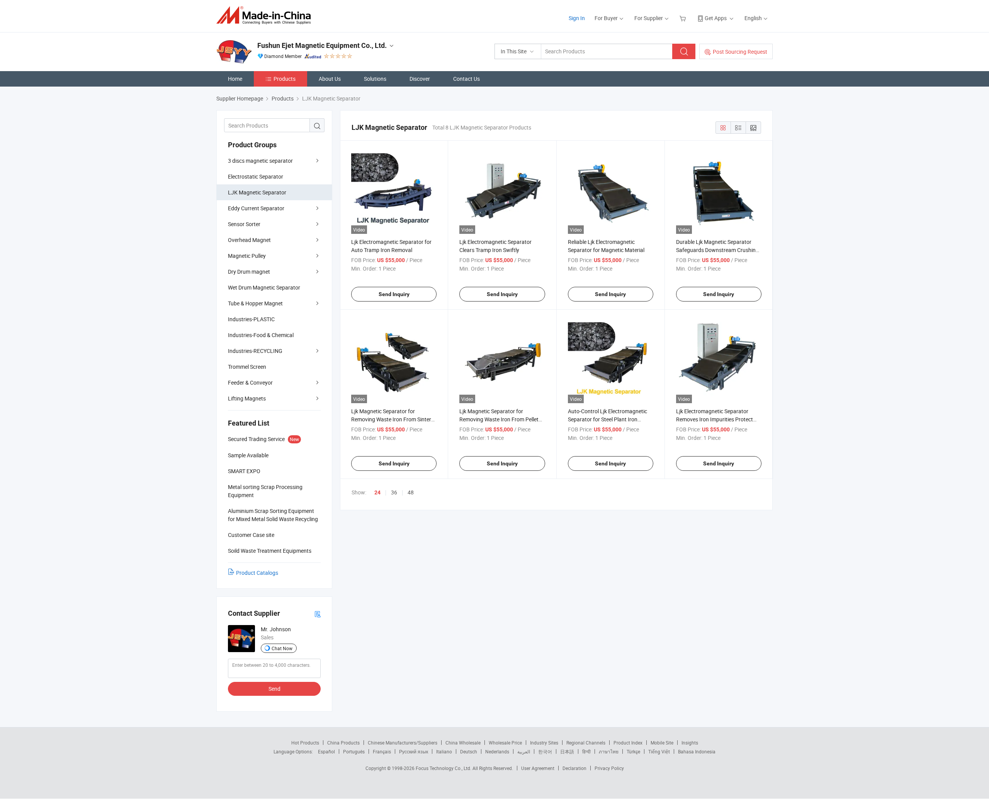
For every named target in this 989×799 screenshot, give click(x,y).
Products (285, 78)
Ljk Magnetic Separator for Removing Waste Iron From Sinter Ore (391, 419)
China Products (343, 742)
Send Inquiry (394, 294)
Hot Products (305, 742)
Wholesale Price (505, 742)
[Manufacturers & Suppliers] (266, 15)
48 (411, 492)
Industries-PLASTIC (251, 319)
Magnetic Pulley (247, 255)
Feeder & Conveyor (250, 382)
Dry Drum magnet (249, 271)
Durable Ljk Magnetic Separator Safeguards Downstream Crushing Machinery (717, 250)
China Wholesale (463, 742)
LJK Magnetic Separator (257, 192)
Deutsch (468, 751)
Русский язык (413, 751)
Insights (689, 742)
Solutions (375, 78)
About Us (330, 78)
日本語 (567, 751)
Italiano (444, 751)
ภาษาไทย (609, 751)
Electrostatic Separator (255, 176)
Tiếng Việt (659, 751)
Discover (420, 78)
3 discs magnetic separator (260, 160)
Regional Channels (585, 742)
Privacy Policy (609, 768)
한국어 (545, 751)
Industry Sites (544, 742)
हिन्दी (586, 751)
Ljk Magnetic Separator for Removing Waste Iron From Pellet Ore (499, 419)
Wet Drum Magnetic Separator (264, 287)
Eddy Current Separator (256, 208)
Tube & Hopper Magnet (255, 303)
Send (274, 688)
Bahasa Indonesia (696, 751)
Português (354, 751)
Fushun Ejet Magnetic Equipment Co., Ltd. (322, 45)
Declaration (574, 768)
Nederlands (497, 751)
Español (326, 751)
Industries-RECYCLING (255, 350)
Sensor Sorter (244, 224)
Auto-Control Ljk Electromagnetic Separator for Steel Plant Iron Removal (607, 419)
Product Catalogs (257, 572)
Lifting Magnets (247, 398)
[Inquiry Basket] (684, 18)
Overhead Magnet (249, 240)
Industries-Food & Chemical (261, 335)
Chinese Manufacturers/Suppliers (402, 742)
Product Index (627, 742)
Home (235, 78)
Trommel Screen (247, 366)
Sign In (577, 18)
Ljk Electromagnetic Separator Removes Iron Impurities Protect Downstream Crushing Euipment (715, 419)
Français (382, 751)
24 (377, 492)
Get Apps (716, 18)
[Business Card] (317, 613)
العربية (523, 751)
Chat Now (282, 648)
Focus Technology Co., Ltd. (444, 768)
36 (394, 492)
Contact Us (466, 78)
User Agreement (537, 768)
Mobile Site (662, 742)
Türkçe (633, 751)
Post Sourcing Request (740, 51)
